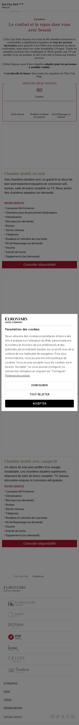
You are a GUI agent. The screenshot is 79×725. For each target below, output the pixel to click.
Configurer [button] (39, 385)
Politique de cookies (17, 375)
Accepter (39, 403)
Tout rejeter (39, 394)
